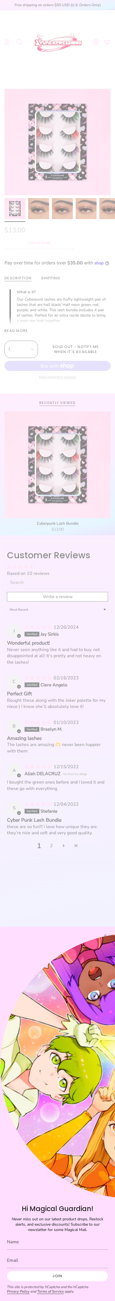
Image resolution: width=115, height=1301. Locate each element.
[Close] (105, 935)
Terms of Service (50, 1291)
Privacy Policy (18, 1291)
